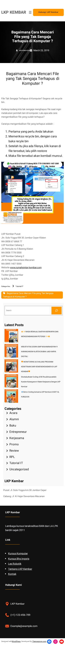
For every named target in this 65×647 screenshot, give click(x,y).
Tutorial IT (19, 286)
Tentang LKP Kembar (20, 569)
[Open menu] (30, 12)
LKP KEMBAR (13, 12)
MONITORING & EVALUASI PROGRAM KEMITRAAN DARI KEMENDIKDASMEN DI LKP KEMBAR (39, 367)
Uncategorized (19, 469)
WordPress (16, 641)
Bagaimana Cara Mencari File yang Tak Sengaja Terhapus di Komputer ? (28, 295)
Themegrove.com (39, 641)
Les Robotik (14, 564)
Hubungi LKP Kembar (48, 12)
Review (14, 450)
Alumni (14, 419)
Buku (12, 425)
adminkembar (24, 50)
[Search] (56, 310)
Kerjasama (16, 438)
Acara (13, 413)
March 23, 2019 (41, 50)
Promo (14, 444)
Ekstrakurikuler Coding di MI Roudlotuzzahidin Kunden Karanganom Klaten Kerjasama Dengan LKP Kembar (40, 382)
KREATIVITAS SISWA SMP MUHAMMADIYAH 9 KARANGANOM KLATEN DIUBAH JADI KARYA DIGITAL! (39, 351)
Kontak (12, 574)
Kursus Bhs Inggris (18, 559)
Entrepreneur (18, 432)
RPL (12, 457)
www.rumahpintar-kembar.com (26, 267)
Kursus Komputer (18, 553)
